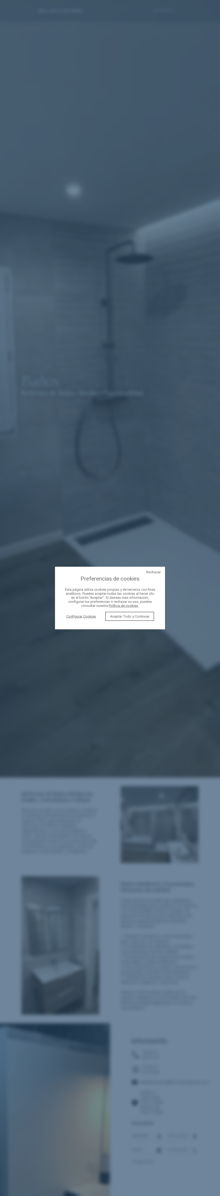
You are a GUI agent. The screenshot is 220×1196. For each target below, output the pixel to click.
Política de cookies (123, 605)
